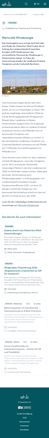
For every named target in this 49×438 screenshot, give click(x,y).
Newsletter (24, 430)
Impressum (24, 426)
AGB (24, 418)
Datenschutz (24, 422)
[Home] (6, 3)
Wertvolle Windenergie (28, 205)
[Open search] (26, 3)
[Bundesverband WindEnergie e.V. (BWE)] (24, 406)
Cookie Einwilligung (24, 414)
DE (38, 4)
